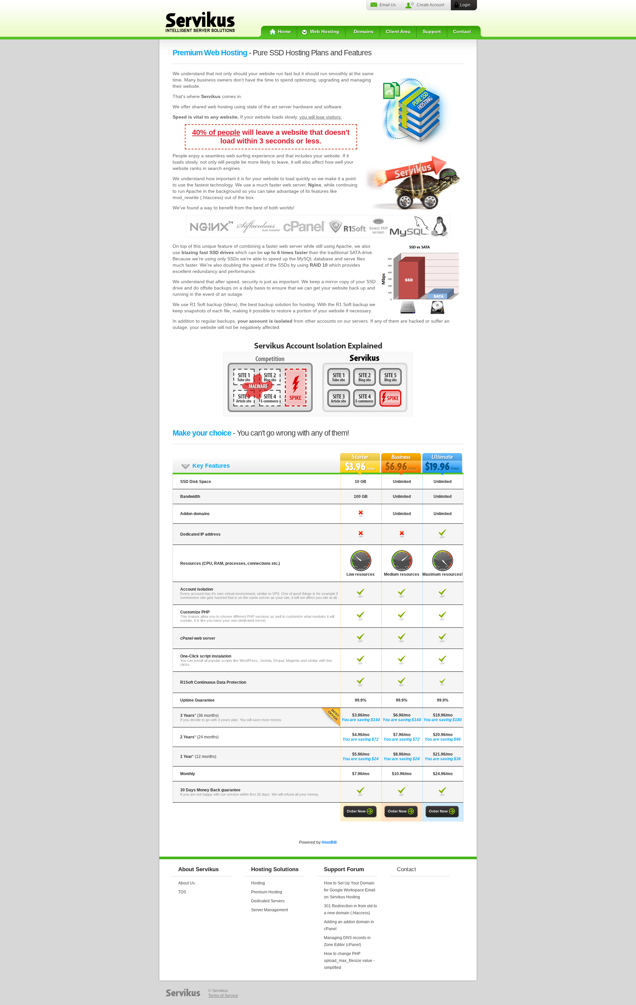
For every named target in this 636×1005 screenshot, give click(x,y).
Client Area (398, 31)
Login (465, 5)
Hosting (258, 883)
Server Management (269, 910)
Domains (364, 31)
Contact (462, 31)
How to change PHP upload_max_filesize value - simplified (349, 960)
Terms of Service (223, 995)
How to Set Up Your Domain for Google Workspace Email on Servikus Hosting (349, 890)
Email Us (388, 5)
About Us (186, 883)
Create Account (430, 5)
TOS (182, 892)
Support (432, 31)
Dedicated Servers (268, 901)
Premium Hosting (266, 892)
